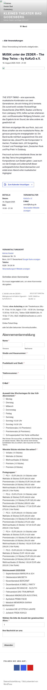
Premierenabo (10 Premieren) (18, 427)
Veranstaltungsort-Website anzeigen (16, 269)
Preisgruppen (9, 472)
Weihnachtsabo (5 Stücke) (17, 459)
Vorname (6, 349)
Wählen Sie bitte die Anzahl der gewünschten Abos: (23, 619)
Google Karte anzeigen (31, 259)
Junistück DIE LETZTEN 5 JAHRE (20, 609)
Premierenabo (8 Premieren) (18, 431)
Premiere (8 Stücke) (14, 467)
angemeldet (15, 281)
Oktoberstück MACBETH (16, 577)
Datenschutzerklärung (12, 681)
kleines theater (8, 253)
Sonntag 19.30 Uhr (14, 424)
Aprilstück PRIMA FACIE (16, 599)
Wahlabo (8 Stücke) (14, 456)
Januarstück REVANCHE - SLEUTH (21, 588)
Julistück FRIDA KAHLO (16, 612)
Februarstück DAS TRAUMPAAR (20, 591)
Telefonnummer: (11, 373)
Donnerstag (11, 409)
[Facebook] (17, 668)
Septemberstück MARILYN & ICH (20, 573)
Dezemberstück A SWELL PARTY (20, 584)
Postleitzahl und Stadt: (13, 363)
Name (6, 340)
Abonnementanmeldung (18, 334)
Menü (25, 26)
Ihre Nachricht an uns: (13, 630)
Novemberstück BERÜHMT (17, 580)
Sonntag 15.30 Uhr (14, 420)
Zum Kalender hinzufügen (18, 184)
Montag (9, 398)
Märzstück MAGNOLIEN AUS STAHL (21, 595)
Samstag (9, 417)
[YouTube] (30, 668)
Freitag (9, 413)
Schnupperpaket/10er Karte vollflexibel (22, 435)
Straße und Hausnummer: (15, 353)
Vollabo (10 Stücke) (14, 452)
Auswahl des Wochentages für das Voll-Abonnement (21, 394)
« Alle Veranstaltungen (12, 40)
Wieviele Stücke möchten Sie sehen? (20, 449)
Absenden (8, 645)
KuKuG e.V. (28, 198)
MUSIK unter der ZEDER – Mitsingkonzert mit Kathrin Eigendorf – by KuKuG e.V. (14, 296)
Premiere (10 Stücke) (15, 463)
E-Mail (6, 383)
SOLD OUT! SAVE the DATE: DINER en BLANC (36, 296)
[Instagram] (23, 668)
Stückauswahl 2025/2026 (14, 570)
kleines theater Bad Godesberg (23, 15)
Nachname (28, 349)
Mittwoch (9, 406)
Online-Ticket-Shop (9, 323)
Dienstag (9, 402)
